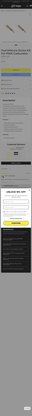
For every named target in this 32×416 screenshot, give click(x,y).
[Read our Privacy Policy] (28, 214)
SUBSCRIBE (16, 223)
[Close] (29, 190)
